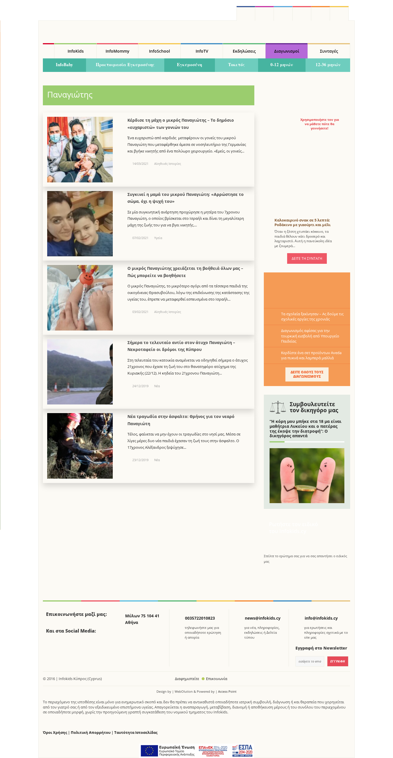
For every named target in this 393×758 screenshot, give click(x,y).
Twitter (283, 13)
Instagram (264, 13)
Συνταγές (329, 51)
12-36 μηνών (328, 64)
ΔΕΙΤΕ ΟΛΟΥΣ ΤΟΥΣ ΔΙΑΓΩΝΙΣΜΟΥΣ (307, 374)
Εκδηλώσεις (244, 51)
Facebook (52, 646)
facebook (245, 13)
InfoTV (202, 51)
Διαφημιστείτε (187, 678)
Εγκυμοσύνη (189, 64)
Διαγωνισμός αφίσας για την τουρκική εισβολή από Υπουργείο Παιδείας (310, 335)
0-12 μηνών (281, 64)
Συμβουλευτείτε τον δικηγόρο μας (314, 407)
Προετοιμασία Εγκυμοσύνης (125, 64)
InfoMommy (117, 51)
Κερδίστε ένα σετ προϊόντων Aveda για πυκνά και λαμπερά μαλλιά (311, 355)
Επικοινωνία (216, 678)
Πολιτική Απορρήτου (90, 732)
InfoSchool (159, 51)
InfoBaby (64, 64)
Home (48, 51)
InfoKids (76, 51)
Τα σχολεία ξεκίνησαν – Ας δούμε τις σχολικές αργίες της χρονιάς (312, 316)
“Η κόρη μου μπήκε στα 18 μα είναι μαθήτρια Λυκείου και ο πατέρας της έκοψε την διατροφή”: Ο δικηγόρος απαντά (306, 428)
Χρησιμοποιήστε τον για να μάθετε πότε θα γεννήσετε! (319, 124)
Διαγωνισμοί (286, 51)
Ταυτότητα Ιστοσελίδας (135, 732)
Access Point (227, 691)
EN (302, 13)
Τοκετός (236, 64)
